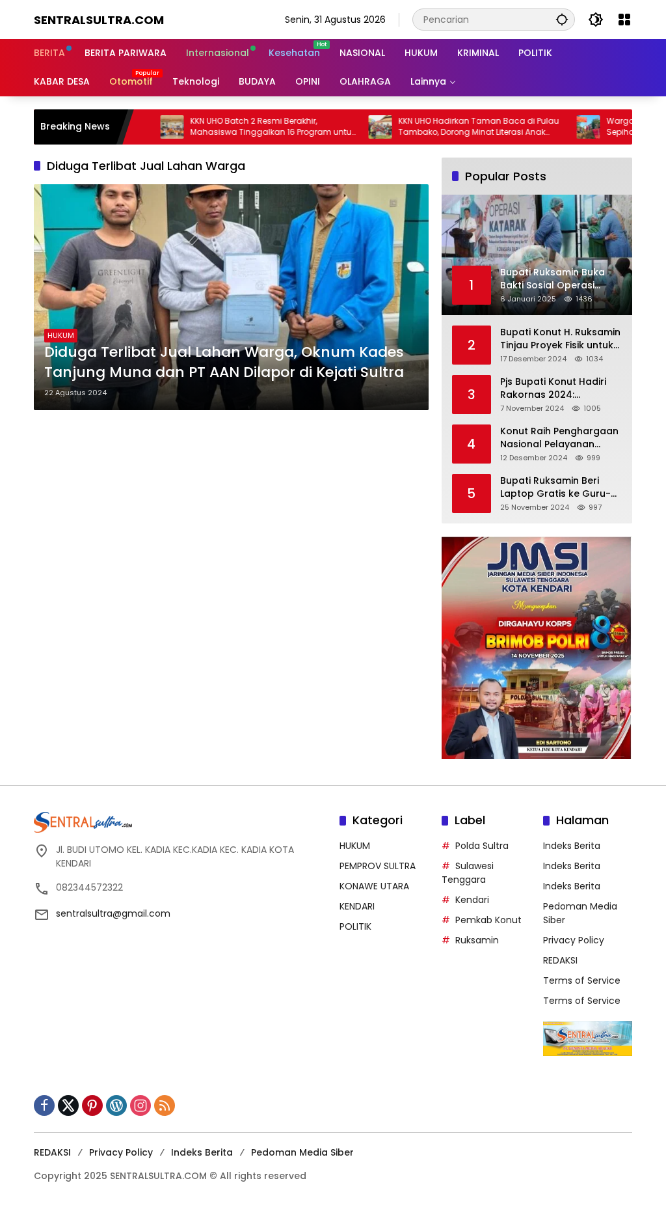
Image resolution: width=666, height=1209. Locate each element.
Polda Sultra (482, 845)
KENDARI (357, 906)
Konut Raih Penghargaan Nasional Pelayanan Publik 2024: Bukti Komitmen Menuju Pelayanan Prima (559, 438)
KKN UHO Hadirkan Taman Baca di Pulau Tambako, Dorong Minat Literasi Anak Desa (447, 127)
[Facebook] (44, 1105)
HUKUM (60, 335)
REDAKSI (560, 960)
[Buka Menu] (624, 19)
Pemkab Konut (488, 919)
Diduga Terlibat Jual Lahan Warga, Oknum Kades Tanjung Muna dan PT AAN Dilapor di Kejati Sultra (224, 362)
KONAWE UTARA (374, 886)
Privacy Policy (573, 940)
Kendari (472, 899)
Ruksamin (477, 940)
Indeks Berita (571, 845)
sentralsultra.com (99, 20)
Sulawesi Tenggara (468, 872)
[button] (562, 19)
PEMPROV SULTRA (378, 865)
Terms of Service (581, 980)
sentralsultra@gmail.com (113, 913)
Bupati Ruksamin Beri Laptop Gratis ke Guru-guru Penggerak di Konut (559, 487)
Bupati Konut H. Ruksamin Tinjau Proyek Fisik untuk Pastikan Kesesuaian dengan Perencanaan (560, 339)
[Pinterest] (92, 1105)
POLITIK (355, 926)
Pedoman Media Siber (302, 1152)
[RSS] (164, 1105)
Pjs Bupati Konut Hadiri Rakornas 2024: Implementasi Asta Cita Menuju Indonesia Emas (556, 388)
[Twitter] (68, 1105)
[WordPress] (116, 1105)
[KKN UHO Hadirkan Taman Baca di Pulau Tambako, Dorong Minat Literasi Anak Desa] (348, 127)
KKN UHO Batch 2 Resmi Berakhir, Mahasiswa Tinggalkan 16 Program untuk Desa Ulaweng (241, 127)
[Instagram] (140, 1105)
